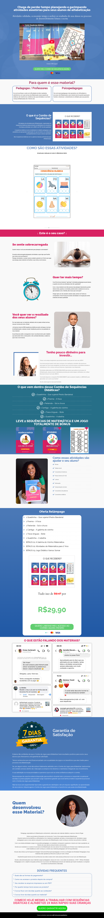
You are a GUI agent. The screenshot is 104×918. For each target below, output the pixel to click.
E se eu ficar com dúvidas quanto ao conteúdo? (33, 891)
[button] (27, 192)
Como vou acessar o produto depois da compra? (33, 879)
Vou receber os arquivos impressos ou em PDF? (33, 883)
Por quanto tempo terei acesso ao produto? (32, 887)
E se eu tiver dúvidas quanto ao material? (31, 895)
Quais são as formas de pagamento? (29, 875)
